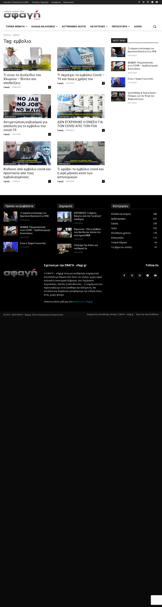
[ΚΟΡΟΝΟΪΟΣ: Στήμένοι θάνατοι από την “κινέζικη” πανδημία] (64, 217)
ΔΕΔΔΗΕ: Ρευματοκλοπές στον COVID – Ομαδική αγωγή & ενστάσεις (143, 65)
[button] (155, 26)
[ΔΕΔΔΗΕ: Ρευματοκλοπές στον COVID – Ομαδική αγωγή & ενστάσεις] (118, 66)
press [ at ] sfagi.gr (83, 301)
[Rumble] (148, 2)
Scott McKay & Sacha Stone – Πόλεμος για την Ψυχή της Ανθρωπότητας (142, 96)
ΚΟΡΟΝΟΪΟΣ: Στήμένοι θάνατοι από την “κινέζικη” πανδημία (87, 216)
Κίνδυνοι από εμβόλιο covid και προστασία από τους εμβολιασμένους (27, 173)
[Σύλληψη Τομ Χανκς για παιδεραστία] (64, 249)
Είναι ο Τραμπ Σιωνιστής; (141, 78)
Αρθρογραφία (64, 69)
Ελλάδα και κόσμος (12, 69)
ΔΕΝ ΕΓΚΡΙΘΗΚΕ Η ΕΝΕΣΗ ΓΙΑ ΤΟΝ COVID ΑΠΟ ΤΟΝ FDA (80, 124)
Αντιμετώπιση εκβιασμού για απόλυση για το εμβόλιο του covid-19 (25, 126)
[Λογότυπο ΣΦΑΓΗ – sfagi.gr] (20, 273)
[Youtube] (157, 2)
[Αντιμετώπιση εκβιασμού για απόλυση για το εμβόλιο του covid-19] (27, 106)
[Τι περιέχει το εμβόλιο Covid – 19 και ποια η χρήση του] (81, 59)
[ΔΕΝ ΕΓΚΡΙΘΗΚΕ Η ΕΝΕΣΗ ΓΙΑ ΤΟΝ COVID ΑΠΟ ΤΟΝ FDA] (81, 106)
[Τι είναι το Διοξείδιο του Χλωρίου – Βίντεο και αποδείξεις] (27, 59)
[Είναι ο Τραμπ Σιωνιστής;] (118, 82)
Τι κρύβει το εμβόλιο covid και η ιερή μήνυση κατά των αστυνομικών (80, 173)
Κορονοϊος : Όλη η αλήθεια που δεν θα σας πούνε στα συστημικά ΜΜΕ (87, 232)
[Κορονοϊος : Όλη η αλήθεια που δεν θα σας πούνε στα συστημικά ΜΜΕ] (64, 233)
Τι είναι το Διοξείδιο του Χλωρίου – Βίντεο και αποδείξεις (22, 79)
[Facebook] (139, 2)
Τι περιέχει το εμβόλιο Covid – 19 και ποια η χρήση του (80, 77)
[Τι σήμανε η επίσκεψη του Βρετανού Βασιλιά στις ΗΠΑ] (118, 52)
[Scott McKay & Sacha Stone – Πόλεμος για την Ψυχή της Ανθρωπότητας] (118, 96)
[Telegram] (152, 2)
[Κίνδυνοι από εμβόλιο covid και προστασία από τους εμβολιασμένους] (27, 153)
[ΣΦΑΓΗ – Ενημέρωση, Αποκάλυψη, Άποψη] (22, 15)
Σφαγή (6, 87)
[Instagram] (143, 2)
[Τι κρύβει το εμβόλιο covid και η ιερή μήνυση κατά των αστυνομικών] (81, 153)
